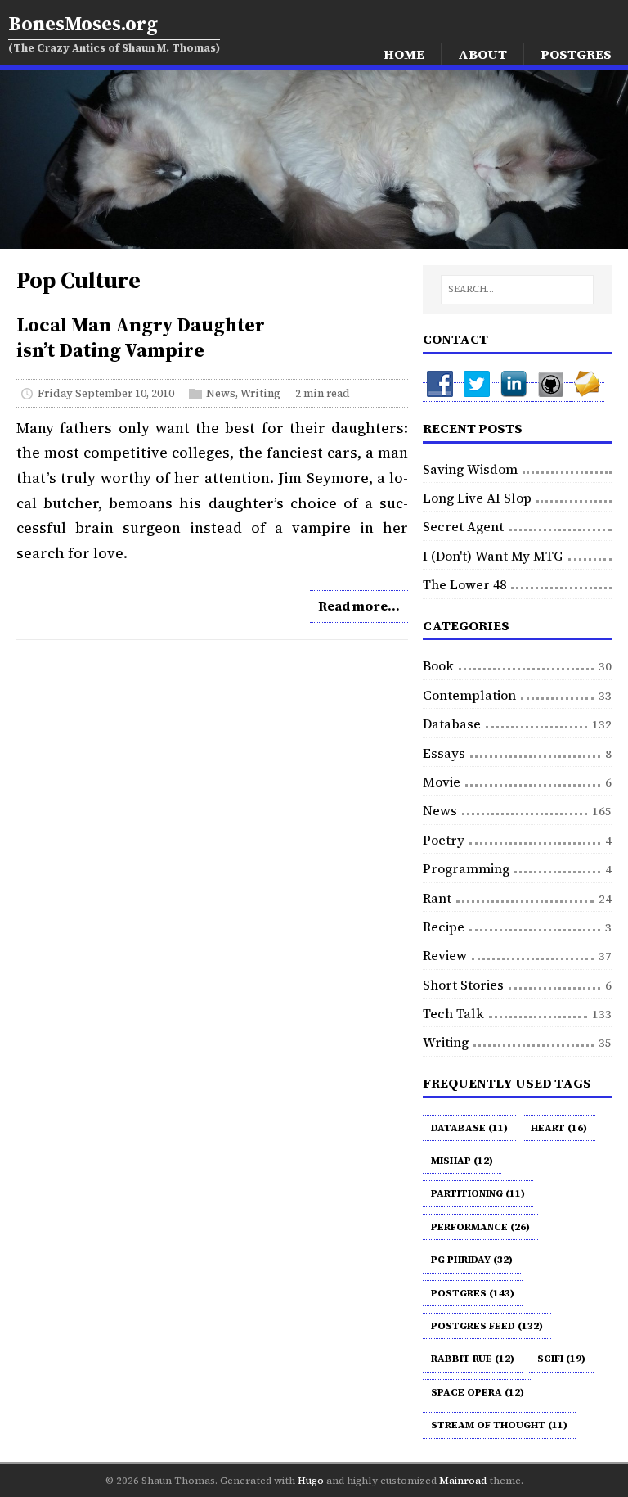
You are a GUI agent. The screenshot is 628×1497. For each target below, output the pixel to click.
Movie (441, 782)
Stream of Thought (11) (499, 1425)
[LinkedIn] (514, 392)
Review (445, 955)
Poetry (443, 840)
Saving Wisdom (470, 469)
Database (452, 724)
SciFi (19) (561, 1358)
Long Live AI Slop (477, 498)
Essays (444, 753)
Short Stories (463, 985)
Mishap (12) (462, 1160)
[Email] (587, 392)
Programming (466, 868)
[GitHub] (551, 392)
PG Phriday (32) (472, 1259)
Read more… (359, 606)
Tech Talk (453, 1013)
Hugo (311, 1480)
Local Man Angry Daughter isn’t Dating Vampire (140, 337)
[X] (478, 392)
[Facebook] (441, 392)
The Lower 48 (464, 584)
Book (438, 665)
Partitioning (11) (478, 1193)
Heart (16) (559, 1127)
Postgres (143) (472, 1293)
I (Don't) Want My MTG (493, 556)
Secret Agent (463, 526)
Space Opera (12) (477, 1392)
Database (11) (469, 1127)
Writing (260, 393)
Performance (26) (480, 1226)
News (221, 393)
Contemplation (469, 695)
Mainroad (463, 1480)
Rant (437, 898)
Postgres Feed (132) (487, 1325)
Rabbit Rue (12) (472, 1358)
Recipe (443, 927)
